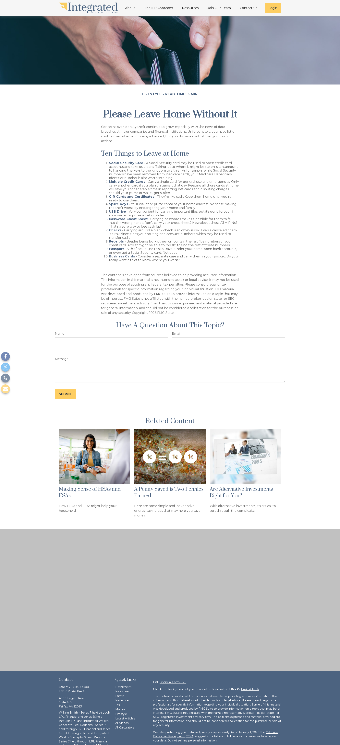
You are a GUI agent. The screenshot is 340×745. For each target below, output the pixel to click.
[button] (130, 7)
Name (59, 333)
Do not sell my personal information (192, 740)
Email (176, 333)
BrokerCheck (250, 689)
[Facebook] (5, 356)
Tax (117, 705)
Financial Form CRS (173, 682)
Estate (119, 696)
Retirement (123, 687)
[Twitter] (5, 367)
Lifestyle (121, 714)
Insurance (122, 700)
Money (120, 709)
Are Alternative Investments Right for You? (241, 492)
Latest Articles (125, 718)
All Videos (121, 723)
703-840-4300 (79, 687)
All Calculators (124, 727)
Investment (123, 691)
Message (61, 359)
